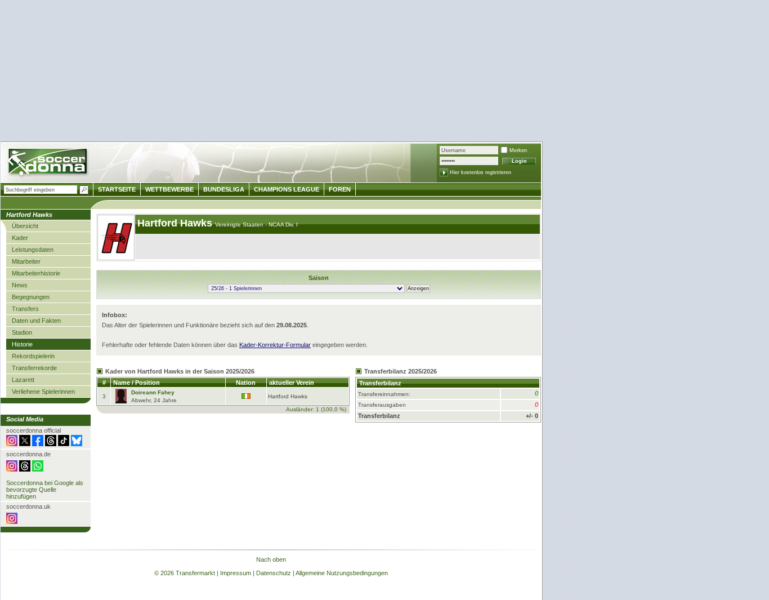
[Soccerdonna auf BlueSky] (76, 444)
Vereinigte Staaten (240, 224)
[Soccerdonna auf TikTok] (63, 444)
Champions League (286, 189)
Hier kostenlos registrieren (480, 172)
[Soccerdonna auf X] (24, 444)
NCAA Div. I (283, 224)
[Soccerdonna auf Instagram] (11, 444)
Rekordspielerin (33, 356)
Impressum (235, 573)
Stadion (22, 332)
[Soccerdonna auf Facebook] (37, 444)
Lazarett (23, 379)
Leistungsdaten (32, 249)
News (20, 285)
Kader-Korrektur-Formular (275, 344)
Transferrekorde (34, 368)
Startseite (117, 189)
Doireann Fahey (153, 392)
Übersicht (25, 226)
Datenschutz (273, 573)
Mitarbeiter (26, 261)
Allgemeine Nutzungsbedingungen (342, 573)
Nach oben (271, 559)
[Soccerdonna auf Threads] (50, 444)
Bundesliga (223, 189)
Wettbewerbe (169, 189)
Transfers (25, 308)
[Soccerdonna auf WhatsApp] (37, 469)
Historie (22, 344)
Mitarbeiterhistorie (36, 273)
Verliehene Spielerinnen (43, 391)
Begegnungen (31, 297)
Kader (20, 237)
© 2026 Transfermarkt (184, 573)
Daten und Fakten (36, 320)
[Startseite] (49, 164)
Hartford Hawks (176, 223)
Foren (340, 189)
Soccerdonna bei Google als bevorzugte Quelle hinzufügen (44, 489)
